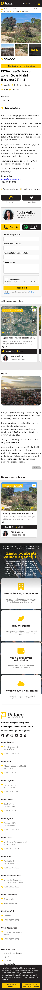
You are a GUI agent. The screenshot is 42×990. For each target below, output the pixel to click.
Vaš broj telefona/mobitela (16, 253)
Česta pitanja (9, 964)
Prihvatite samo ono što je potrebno (31, 986)
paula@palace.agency (11, 179)
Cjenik (6, 957)
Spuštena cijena (9, 189)
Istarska (27, 9)
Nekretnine (17, 9)
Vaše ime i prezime (12, 235)
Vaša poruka (9, 262)
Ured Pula (6, 857)
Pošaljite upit (21, 288)
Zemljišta (15, 11)
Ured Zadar (6, 838)
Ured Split (6, 762)
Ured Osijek (7, 800)
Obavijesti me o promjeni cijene (21, 66)
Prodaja (25, 11)
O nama (7, 960)
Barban (36, 9)
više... (36, 468)
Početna (7, 9)
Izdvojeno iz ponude (30, 189)
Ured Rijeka (7, 819)
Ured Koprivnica (9, 928)
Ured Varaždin (8, 911)
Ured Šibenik (7, 742)
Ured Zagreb (7, 781)
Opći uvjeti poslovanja (13, 953)
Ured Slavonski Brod (11, 876)
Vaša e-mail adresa (12, 244)
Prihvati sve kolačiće (11, 986)
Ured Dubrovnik (9, 895)
